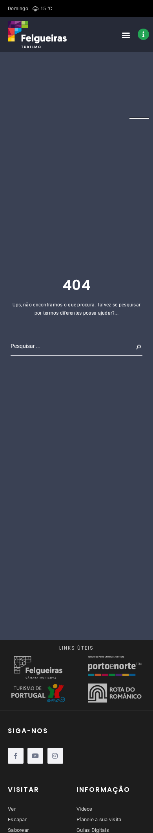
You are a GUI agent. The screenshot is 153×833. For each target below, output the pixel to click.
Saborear (18, 830)
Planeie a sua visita (99, 819)
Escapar (17, 819)
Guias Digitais (92, 830)
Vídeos (84, 809)
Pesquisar (128, 346)
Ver (12, 809)
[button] (126, 34)
